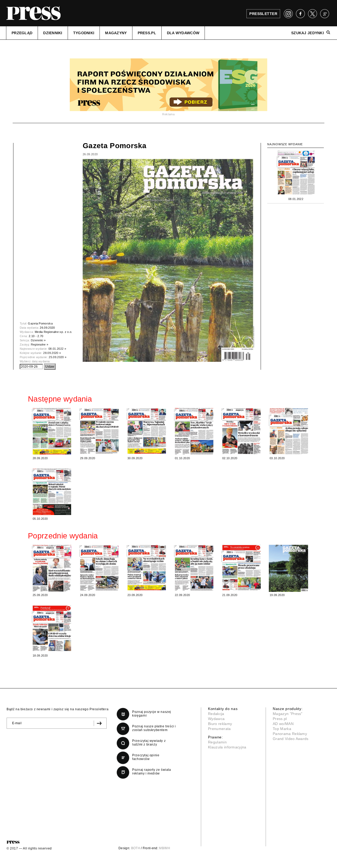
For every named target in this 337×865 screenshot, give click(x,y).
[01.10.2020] (194, 431)
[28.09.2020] (51, 431)
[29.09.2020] (99, 431)
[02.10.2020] (241, 431)
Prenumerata (219, 729)
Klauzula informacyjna (227, 747)
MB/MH (164, 848)
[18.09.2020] (51, 628)
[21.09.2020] (241, 567)
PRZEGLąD (22, 33)
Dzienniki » (38, 340)
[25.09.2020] (51, 568)
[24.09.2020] (99, 568)
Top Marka (282, 729)
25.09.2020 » (57, 357)
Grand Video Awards (291, 739)
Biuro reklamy (220, 724)
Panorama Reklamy (290, 734)
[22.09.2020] (194, 568)
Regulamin (217, 742)
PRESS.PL (147, 33)
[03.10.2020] (288, 431)
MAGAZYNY (116, 33)
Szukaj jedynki (307, 33)
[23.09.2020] (146, 567)
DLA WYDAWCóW (183, 33)
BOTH (135, 848)
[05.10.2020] (51, 491)
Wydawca (216, 719)
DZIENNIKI (52, 33)
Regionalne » (39, 344)
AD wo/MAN (283, 724)
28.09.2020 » (52, 352)
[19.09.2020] (288, 568)
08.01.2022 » (57, 348)
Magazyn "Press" (288, 714)
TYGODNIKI (84, 33)
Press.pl (280, 719)
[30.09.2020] (146, 431)
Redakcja (216, 714)
